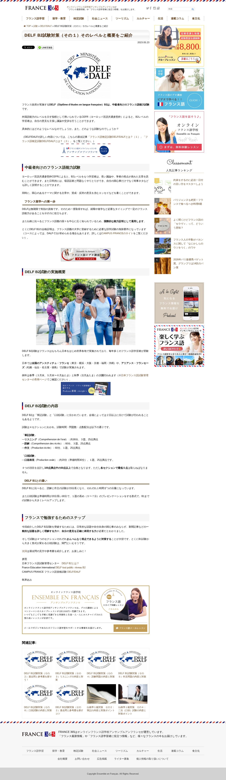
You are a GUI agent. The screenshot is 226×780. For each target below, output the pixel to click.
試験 (35, 26)
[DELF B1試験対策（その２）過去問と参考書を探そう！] (38, 660)
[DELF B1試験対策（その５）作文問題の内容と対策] (132, 660)
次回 (24, 551)
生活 (160, 18)
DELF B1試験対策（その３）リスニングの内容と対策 (69, 676)
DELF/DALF (46, 26)
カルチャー (143, 18)
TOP (28, 26)
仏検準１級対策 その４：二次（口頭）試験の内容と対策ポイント (132, 710)
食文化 (196, 18)
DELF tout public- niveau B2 (70, 567)
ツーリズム (122, 18)
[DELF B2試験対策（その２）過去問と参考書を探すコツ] (70, 694)
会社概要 (63, 758)
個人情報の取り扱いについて (152, 758)
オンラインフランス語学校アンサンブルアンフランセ (90, 7)
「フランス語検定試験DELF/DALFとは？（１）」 (115, 136)
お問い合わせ (82, 758)
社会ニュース (100, 18)
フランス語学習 (35, 18)
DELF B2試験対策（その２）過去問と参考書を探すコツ (69, 710)
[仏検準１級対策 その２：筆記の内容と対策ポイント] (101, 694)
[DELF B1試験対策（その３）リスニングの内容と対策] (70, 660)
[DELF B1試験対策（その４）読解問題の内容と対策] (101, 660)
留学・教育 (59, 18)
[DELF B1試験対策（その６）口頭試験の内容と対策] (38, 694)
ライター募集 (121, 758)
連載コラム (177, 18)
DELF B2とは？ (70, 563)
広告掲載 (102, 758)
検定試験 (78, 18)
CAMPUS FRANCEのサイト (117, 233)
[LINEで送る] (45, 47)
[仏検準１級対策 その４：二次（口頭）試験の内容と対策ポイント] (132, 694)
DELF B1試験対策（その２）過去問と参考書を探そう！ (38, 676)
